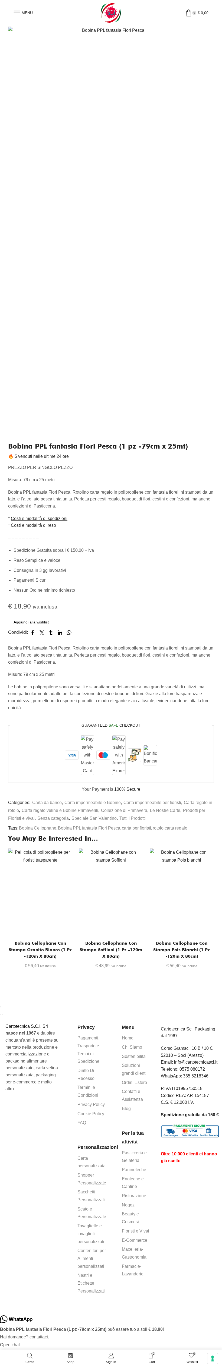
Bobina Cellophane (37, 828)
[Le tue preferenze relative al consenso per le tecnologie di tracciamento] (212, 1358)
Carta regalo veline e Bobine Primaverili (60, 810)
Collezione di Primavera (124, 810)
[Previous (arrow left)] (0, 1014)
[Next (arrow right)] (2, 1014)
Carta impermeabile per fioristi (152, 802)
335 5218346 (195, 1076)
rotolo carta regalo (170, 828)
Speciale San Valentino (94, 818)
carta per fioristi (136, 828)
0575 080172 (192, 1069)
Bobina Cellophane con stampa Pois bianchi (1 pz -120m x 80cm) (181, 950)
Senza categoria (53, 818)
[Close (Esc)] (0, 1006)
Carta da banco (47, 802)
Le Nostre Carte (165, 810)
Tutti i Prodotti (132, 818)
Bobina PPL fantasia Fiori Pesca (89, 828)
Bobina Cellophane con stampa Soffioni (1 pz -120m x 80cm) (111, 950)
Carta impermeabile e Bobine (92, 802)
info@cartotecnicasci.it (195, 1062)
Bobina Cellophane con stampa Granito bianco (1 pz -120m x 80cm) (40, 950)
